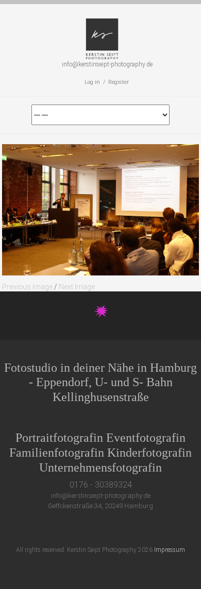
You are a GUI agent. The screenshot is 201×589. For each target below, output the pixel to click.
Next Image (77, 287)
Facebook (86, 528)
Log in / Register (107, 82)
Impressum (169, 549)
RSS (144, 528)
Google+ (106, 528)
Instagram (125, 528)
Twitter (67, 528)
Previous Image (27, 287)
